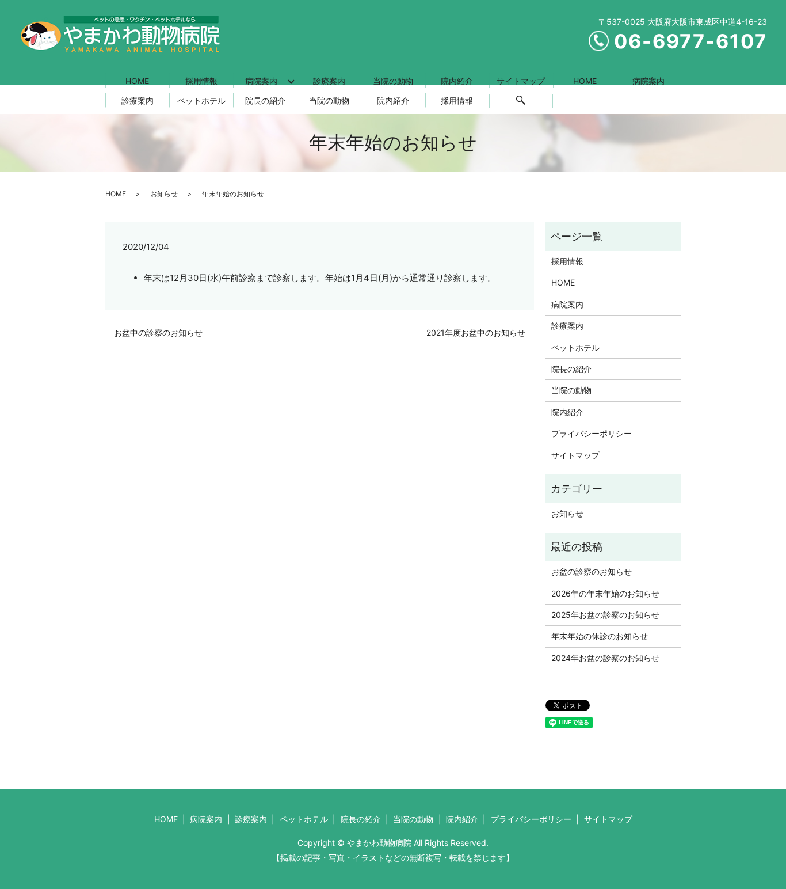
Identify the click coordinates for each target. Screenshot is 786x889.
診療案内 (329, 81)
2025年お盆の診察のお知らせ (605, 615)
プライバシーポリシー (591, 433)
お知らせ (164, 193)
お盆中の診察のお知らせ (158, 332)
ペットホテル (201, 100)
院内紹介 (457, 81)
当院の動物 (393, 81)
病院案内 (261, 81)
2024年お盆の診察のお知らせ (605, 658)
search (520, 100)
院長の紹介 (265, 100)
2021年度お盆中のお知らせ (475, 332)
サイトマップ (521, 81)
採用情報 (201, 81)
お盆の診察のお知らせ (591, 571)
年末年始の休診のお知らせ (599, 636)
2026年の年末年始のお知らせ (605, 593)
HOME (137, 81)
